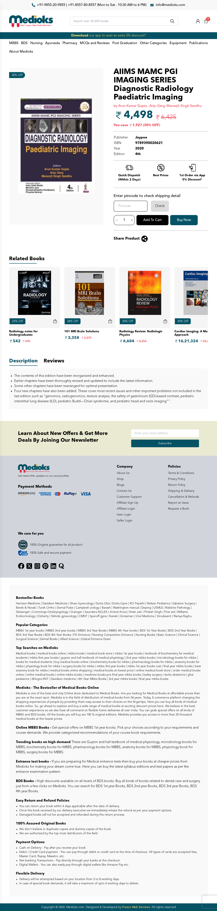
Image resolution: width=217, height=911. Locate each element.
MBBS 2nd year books (60, 630)
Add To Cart (152, 220)
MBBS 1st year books (30, 630)
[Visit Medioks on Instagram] (37, 566)
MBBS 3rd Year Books (92, 630)
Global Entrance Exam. (95, 639)
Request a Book (178, 508)
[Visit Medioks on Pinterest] (45, 566)
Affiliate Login (126, 508)
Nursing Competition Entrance (112, 634)
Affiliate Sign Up (127, 502)
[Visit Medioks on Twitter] (29, 566)
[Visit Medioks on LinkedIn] (53, 566)
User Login (124, 514)
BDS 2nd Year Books (181, 630)
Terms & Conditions (181, 473)
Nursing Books (145, 634)
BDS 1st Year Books (152, 630)
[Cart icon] (55, 321)
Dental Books (48, 639)
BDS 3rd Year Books (29, 634)
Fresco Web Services (136, 907)
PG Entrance (81, 634)
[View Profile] (197, 21)
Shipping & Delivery (181, 490)
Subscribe (165, 443)
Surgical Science (27, 639)
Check (160, 206)
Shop (120, 479)
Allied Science (69, 639)
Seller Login (124, 520)
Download (79, 35)
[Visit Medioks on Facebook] (21, 566)
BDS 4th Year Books (57, 634)
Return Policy (176, 484)
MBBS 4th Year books (123, 630)
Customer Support (129, 496)
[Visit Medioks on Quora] (61, 566)
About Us (123, 473)
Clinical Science (187, 634)
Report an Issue (178, 502)
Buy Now (184, 220)
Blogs (120, 484)
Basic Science (166, 634)
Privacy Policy (176, 479)
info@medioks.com (170, 5)
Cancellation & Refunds (183, 496)
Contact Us (124, 490)
